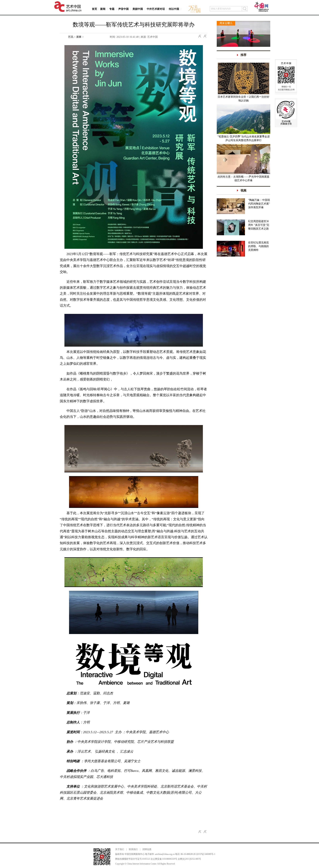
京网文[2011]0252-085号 (189, 859)
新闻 (102, 9)
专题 (111, 9)
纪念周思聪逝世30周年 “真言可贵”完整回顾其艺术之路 (258, 225)
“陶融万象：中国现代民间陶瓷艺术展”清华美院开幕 (259, 204)
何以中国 (174, 9)
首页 (94, 9)
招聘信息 (147, 849)
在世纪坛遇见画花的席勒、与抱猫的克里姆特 (258, 246)
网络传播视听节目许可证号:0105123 (132, 859)
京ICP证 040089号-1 (205, 854)
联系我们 (133, 849)
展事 (78, 37)
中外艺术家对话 (156, 9)
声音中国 (123, 9)
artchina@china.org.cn (165, 854)
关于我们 (119, 849)
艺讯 (70, 37)
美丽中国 (138, 9)
